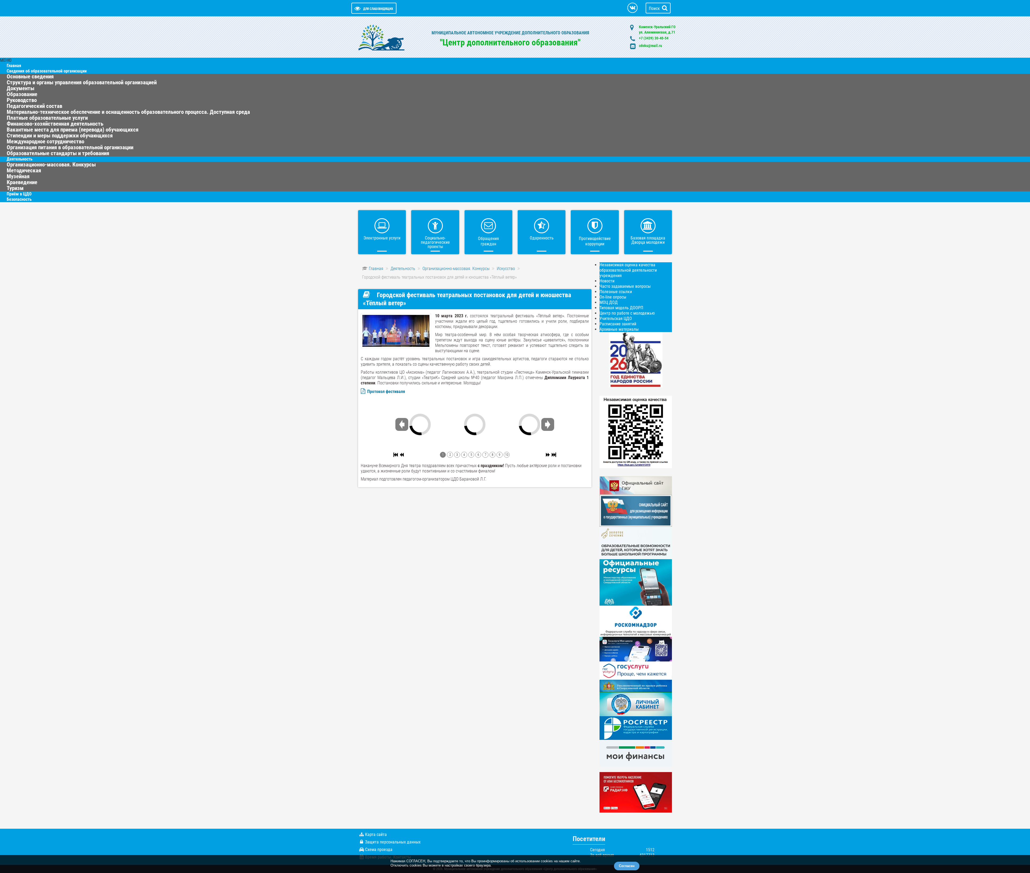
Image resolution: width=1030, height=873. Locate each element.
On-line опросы (612, 297)
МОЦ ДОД (608, 302)
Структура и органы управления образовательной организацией (82, 82)
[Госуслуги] (635, 670)
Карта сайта (376, 834)
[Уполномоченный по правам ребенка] (635, 685)
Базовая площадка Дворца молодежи (648, 240)
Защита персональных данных (393, 842)
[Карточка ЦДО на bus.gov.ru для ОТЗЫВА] (635, 510)
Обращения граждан (488, 241)
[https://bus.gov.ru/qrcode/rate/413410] (635, 431)
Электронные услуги (381, 238)
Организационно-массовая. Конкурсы (51, 164)
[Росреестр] (635, 727)
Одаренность (542, 238)
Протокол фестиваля (386, 391)
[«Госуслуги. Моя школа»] (635, 648)
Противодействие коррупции (595, 241)
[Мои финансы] (635, 752)
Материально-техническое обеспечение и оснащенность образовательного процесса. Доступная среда (128, 112)
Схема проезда (378, 849)
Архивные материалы (619, 329)
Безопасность (19, 199)
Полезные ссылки (615, 291)
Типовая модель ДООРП (621, 307)
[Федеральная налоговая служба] (635, 704)
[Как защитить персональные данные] (635, 620)
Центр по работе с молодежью (627, 313)
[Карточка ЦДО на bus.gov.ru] (635, 485)
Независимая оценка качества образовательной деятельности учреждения (628, 270)
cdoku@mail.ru (650, 45)
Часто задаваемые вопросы (625, 286)
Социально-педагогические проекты (435, 242)
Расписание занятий (617, 323)
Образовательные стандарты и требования (58, 153)
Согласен (627, 866)
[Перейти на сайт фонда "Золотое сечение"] (635, 542)
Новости (607, 280)
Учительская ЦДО (615, 318)
